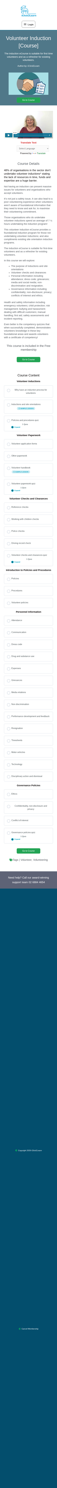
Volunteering (40, 859)
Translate (41, 153)
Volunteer (26, 859)
